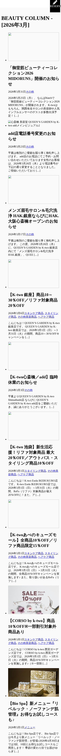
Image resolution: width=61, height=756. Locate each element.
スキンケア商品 (33, 313)
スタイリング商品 (35, 470)
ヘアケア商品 (46, 316)
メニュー (29, 727)
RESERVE (55, 6)
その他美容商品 (27, 316)
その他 (30, 91)
